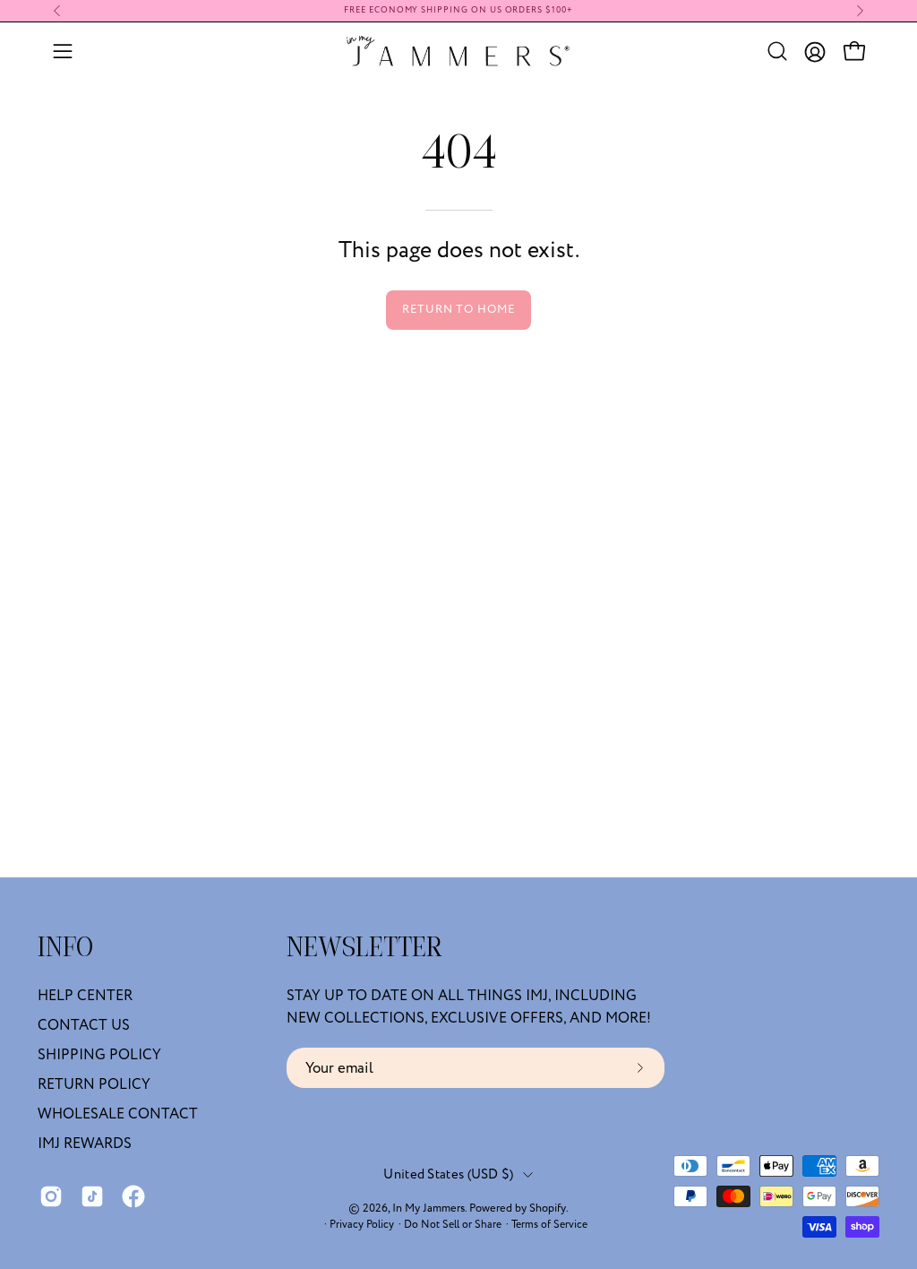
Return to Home (458, 309)
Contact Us (84, 1025)
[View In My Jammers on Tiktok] (92, 1196)
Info (65, 949)
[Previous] (57, 11)
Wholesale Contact (118, 1114)
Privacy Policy (362, 1224)
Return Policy (94, 1084)
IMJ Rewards (85, 1143)
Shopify (547, 1208)
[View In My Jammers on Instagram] (51, 1196)
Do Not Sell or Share (452, 1224)
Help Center (85, 996)
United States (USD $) (448, 1174)
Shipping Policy (99, 1055)
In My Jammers (428, 1208)
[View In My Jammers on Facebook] (133, 1196)
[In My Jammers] (458, 51)
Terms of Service (549, 1224)
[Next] (860, 11)
